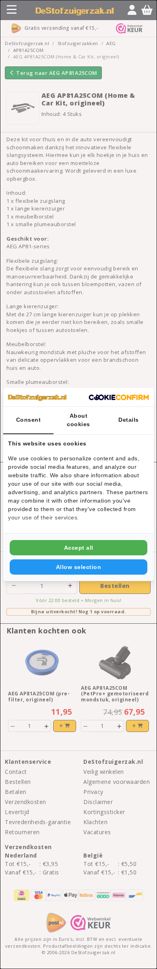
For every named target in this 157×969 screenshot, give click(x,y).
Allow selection (78, 567)
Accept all (78, 547)
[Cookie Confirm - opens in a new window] (119, 397)
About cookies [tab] (78, 419)
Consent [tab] (28, 419)
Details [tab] (128, 419)
